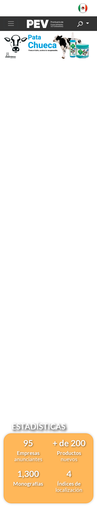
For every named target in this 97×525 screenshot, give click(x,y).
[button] (85, 8)
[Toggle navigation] (11, 23)
